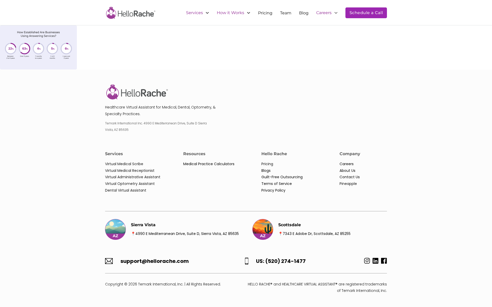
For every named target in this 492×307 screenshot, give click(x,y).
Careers (324, 12)
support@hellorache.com (154, 261)
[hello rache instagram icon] (366, 262)
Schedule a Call (366, 12)
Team (285, 13)
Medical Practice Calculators (208, 163)
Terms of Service (276, 183)
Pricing (265, 13)
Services (194, 12)
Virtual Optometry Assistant (130, 183)
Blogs (266, 170)
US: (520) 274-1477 (281, 261)
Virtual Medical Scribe (124, 163)
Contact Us (350, 177)
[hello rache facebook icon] (384, 262)
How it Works (230, 12)
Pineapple (348, 183)
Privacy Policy (273, 190)
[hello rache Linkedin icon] (375, 262)
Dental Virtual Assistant (125, 190)
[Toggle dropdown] (207, 13)
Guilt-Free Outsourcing (282, 177)
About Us (347, 170)
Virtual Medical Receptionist (130, 170)
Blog (304, 13)
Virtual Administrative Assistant (132, 177)
